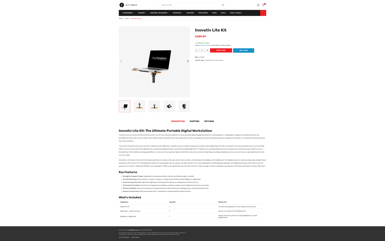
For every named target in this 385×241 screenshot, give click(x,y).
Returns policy (135, 237)
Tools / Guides (235, 13)
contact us (203, 45)
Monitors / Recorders (158, 13)
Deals (223, 13)
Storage (141, 13)
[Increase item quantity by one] (207, 50)
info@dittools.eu (134, 230)
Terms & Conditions (124, 237)
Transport (177, 13)
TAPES (214, 13)
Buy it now (244, 50)
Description (178, 121)
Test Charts (203, 13)
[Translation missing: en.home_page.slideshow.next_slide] (188, 61)
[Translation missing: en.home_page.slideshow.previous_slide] (121, 61)
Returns (209, 121)
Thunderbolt (128, 13)
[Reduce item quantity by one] (196, 50)
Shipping (194, 121)
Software (190, 13)
